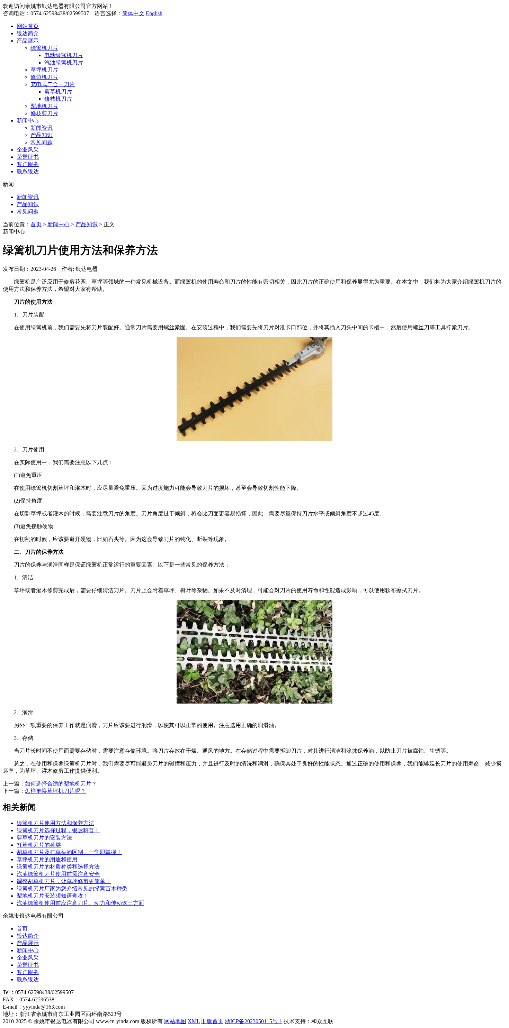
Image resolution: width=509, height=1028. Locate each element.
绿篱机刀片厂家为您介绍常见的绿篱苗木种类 (72, 888)
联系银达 (28, 171)
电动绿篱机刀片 (63, 55)
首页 (36, 224)
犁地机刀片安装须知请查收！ (53, 896)
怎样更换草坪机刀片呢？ (55, 791)
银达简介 (28, 33)
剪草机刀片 (58, 91)
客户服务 (28, 164)
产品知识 (41, 135)
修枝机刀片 (58, 99)
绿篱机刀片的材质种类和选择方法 (58, 867)
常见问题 (41, 142)
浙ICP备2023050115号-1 (253, 1021)
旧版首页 (212, 1021)
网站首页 (28, 26)
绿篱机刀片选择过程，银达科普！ (58, 830)
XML (194, 1021)
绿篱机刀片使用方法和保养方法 (55, 823)
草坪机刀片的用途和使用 (47, 859)
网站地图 (175, 1021)
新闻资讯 (41, 128)
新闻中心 (28, 120)
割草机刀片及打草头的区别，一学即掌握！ (69, 852)
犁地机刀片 (44, 106)
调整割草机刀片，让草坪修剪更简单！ (64, 881)
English (154, 13)
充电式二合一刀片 (52, 84)
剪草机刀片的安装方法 (44, 838)
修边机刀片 (44, 77)
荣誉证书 (28, 157)
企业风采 (28, 150)
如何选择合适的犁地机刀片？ (61, 784)
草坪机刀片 (44, 70)
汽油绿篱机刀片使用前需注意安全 (58, 874)
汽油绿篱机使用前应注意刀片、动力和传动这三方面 (80, 903)
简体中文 (133, 13)
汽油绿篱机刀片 (63, 62)
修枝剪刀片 (44, 113)
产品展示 (28, 41)
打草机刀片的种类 (39, 845)
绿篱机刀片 (44, 48)
